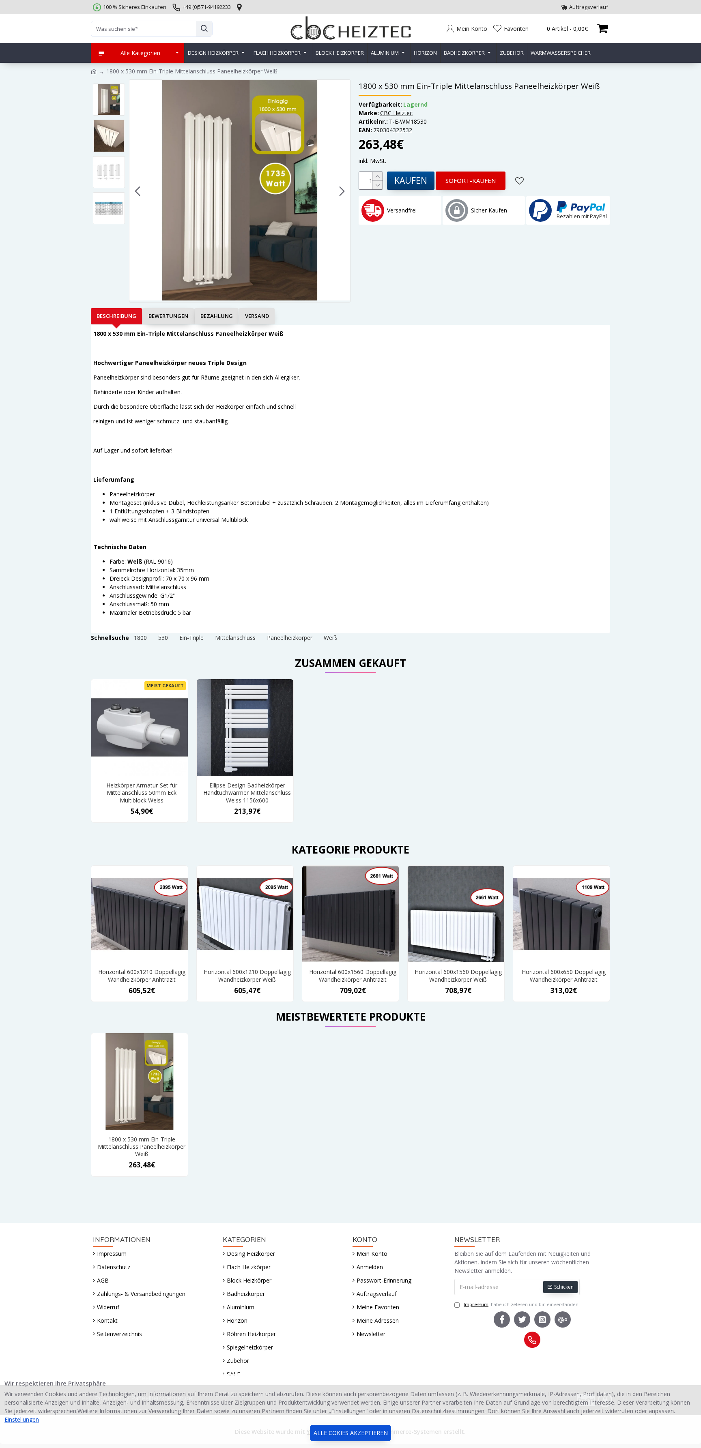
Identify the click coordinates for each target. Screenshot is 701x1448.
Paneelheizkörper (289, 637)
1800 (140, 637)
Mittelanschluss (235, 637)
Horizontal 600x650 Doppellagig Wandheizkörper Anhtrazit (564, 975)
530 (163, 637)
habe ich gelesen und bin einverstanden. (522, 1304)
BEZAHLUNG (216, 316)
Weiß (330, 637)
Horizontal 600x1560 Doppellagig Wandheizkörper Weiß (458, 975)
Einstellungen (21, 1419)
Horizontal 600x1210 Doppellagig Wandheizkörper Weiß (247, 975)
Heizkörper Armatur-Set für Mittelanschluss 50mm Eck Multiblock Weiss (141, 793)
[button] (137, 191)
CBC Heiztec (396, 113)
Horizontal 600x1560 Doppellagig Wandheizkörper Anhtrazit (352, 975)
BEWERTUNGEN (168, 316)
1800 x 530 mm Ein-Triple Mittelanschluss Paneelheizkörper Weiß (141, 1147)
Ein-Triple (191, 637)
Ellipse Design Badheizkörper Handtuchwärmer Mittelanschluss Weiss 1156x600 (247, 793)
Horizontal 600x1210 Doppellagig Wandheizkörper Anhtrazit (141, 975)
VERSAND (257, 316)
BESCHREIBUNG (116, 316)
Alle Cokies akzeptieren (351, 1433)
